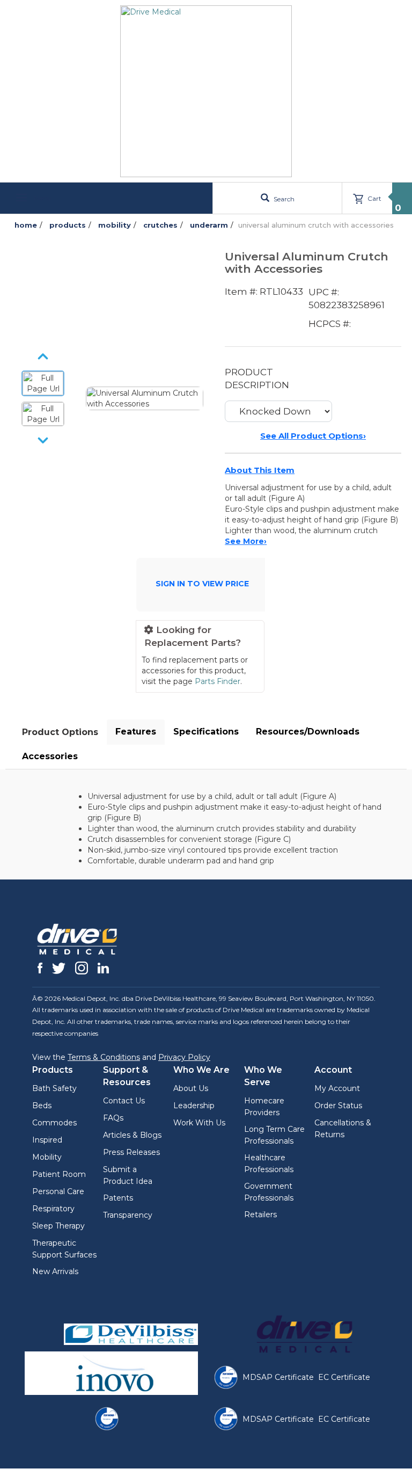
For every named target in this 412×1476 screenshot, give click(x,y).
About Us (190, 1088)
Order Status (338, 1105)
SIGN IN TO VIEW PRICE (202, 583)
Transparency (127, 1215)
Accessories (50, 756)
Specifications (206, 731)
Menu (42, 198)
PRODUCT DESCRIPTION (257, 378)
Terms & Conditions (104, 1057)
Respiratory (53, 1208)
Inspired (47, 1140)
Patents (118, 1198)
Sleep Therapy (58, 1226)
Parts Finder (217, 681)
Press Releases (131, 1152)
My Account (337, 1088)
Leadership (194, 1105)
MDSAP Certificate (278, 1377)
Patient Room (59, 1174)
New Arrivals (55, 1271)
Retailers (260, 1214)
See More (246, 541)
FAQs (113, 1118)
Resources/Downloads (307, 731)
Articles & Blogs (132, 1135)
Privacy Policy (184, 1057)
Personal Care (58, 1191)
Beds (42, 1105)
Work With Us (199, 1123)
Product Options (60, 732)
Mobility (47, 1157)
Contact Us (124, 1101)
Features (135, 731)
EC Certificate (344, 1377)
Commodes (54, 1123)
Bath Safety (54, 1088)
